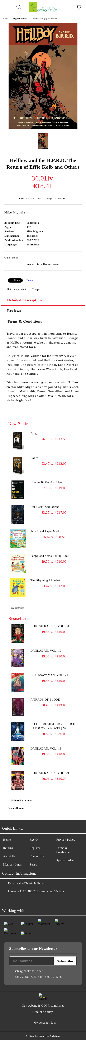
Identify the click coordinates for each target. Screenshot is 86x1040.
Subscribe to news (22, 800)
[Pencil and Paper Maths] (17, 538)
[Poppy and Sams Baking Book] (17, 563)
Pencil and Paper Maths (45, 531)
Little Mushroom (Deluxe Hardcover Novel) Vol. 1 (52, 726)
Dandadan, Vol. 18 (46, 748)
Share (16, 280)
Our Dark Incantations (44, 506)
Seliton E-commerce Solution (43, 1036)
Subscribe (17, 607)
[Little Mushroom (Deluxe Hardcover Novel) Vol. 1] (17, 731)
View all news (16, 808)
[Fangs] (17, 441)
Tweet (30, 280)
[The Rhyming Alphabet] (17, 587)
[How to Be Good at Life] (17, 489)
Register (35, 848)
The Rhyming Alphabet (45, 580)
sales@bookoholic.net (31, 883)
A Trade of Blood (45, 699)
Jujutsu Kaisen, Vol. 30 (49, 626)
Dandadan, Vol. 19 (46, 650)
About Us (9, 856)
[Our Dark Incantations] (17, 514)
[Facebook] (7, 899)
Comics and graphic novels (44, 18)
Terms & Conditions (24, 321)
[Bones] (17, 465)
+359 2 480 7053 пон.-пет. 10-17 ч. (41, 891)
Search (34, 864)
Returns (8, 848)
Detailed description (24, 300)
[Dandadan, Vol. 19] (17, 658)
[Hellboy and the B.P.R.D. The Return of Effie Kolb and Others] (43, 127)
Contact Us (37, 856)
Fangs (34, 433)
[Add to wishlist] (76, 258)
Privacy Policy (65, 839)
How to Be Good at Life (46, 482)
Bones (34, 458)
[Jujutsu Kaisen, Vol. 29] (17, 780)
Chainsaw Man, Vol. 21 (49, 675)
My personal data (45, 1022)
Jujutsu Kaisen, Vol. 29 (49, 773)
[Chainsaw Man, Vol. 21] (17, 682)
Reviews (14, 310)
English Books (20, 18)
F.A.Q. (34, 839)
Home (5, 18)
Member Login (12, 864)
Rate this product (16, 289)
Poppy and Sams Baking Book (50, 555)
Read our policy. (43, 1011)
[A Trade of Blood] (17, 707)
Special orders (65, 860)
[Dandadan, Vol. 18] (17, 756)
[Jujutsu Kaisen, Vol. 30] (17, 633)
